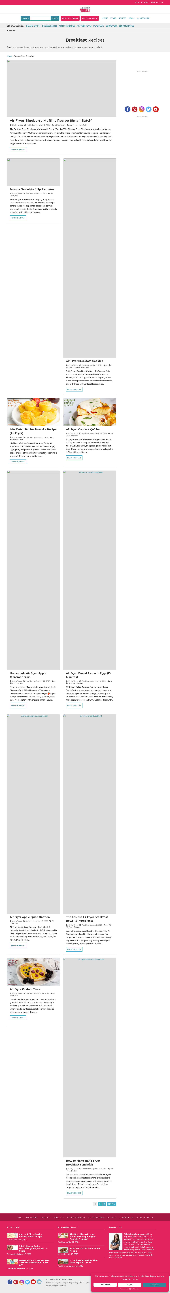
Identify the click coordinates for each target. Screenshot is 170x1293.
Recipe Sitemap (96, 1217)
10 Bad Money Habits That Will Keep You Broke (84, 1261)
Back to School (89, 18)
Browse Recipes (49, 26)
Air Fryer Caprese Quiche (83, 429)
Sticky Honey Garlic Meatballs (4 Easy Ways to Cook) (33, 1248)
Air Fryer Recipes (67, 26)
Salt (85, 125)
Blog (137, 2)
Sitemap (112, 1217)
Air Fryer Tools (84, 26)
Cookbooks (111, 26)
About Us (59, 1217)
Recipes (122, 18)
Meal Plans (98, 26)
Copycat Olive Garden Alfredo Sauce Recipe (30, 1235)
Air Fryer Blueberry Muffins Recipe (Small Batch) (51, 120)
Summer (15, 439)
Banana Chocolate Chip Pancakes (32, 189)
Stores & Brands (76, 1217)
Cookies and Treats (81, 367)
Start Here (32, 1217)
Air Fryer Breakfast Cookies (84, 361)
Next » (111, 1204)
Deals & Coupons (70, 18)
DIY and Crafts (33, 26)
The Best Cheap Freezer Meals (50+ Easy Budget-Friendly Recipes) (83, 1236)
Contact (145, 2)
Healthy (74, 1171)
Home (105, 18)
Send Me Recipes (126, 26)
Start (113, 18)
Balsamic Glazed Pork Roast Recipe (85, 1249)
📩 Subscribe (143, 18)
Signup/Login (157, 2)
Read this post (18, 149)
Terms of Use (126, 1217)
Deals (131, 18)
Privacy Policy (145, 1217)
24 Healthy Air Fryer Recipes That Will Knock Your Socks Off (34, 1262)
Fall (80, 125)
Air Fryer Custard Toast (25, 989)
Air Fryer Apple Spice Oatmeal (30, 917)
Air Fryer (73, 125)
